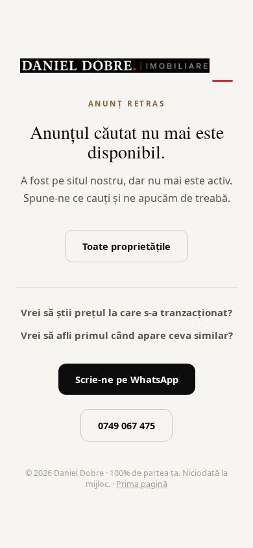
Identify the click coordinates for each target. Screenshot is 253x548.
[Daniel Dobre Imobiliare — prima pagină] (115, 65)
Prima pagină (141, 484)
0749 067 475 (126, 425)
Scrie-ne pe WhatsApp (126, 379)
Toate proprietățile (126, 246)
